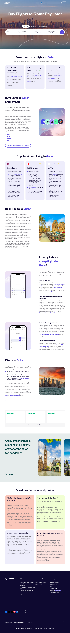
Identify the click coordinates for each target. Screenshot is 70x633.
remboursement (52, 78)
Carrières (52, 590)
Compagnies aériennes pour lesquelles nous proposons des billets (27, 584)
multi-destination (15, 395)
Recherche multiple (25, 606)
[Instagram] (14, 612)
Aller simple (33, 26)
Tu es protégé (23, 596)
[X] (9, 612)
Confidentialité (8, 622)
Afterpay (9, 138)
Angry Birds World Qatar (22, 378)
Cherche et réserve (25, 604)
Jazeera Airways (58, 313)
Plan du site (29, 622)
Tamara (29, 81)
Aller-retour (25, 26)
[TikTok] (12, 612)
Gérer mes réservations (54, 3)
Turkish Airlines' (32, 187)
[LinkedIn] (17, 612)
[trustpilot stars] (27, 417)
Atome (57, 292)
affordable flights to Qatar (58, 271)
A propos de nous (54, 582)
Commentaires (53, 584)
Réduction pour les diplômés (27, 612)
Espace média (53, 588)
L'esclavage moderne (55, 592)
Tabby (34, 80)
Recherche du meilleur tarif (27, 602)
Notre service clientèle (25, 598)
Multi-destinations (43, 26)
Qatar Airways (18, 174)
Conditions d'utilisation (19, 622)
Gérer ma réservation (40, 582)
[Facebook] (6, 612)
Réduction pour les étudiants (27, 610)
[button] (37, 3)
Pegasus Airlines (43, 313)
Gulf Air (55, 174)
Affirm (8, 140)
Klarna (38, 80)
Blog (51, 586)
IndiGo (50, 313)
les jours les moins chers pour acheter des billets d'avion (50, 333)
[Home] (7, 3)
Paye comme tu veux (25, 594)
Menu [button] (65, 3)
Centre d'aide (38, 584)
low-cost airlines (47, 304)
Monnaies (22, 608)
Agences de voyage (25, 600)
